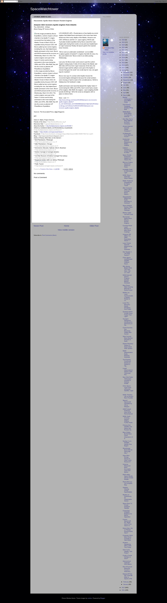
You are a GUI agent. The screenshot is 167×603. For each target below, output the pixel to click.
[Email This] (65, 169)
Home (66, 226)
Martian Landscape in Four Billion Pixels (127, 100)
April (124, 92)
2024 (123, 42)
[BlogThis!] (66, 169)
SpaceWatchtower (44, 9)
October (126, 77)
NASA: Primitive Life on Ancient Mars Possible (128, 396)
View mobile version (66, 230)
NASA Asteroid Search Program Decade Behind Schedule (127, 279)
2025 (123, 40)
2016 (123, 62)
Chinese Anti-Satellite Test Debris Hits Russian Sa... (127, 427)
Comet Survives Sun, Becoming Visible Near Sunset (127, 331)
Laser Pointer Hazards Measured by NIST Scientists (127, 246)
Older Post (94, 226)
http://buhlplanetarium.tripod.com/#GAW (58, 126)
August (125, 82)
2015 (123, 65)
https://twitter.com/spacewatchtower (51, 132)
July (124, 85)
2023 (123, 45)
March (125, 95)
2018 (123, 57)
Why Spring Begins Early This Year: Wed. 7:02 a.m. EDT (127, 269)
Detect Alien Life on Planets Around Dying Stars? (128, 531)
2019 (123, 55)
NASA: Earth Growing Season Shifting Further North (127, 419)
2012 (123, 587)
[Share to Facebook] (70, 169)
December (126, 72)
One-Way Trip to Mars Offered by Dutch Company (128, 121)
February (126, 582)
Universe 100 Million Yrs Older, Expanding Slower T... (127, 237)
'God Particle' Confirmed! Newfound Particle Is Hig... (127, 363)
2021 (123, 50)
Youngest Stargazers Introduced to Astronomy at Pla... (127, 322)
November (126, 75)
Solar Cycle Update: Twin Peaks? (127, 551)
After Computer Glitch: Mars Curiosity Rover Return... (127, 191)
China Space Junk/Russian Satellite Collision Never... (127, 261)
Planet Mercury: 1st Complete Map (127, 483)
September (126, 80)
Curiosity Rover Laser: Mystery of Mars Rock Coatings (127, 229)
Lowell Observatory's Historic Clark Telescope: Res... (128, 371)
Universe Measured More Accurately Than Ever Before (127, 468)
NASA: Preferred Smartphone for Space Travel (128, 183)
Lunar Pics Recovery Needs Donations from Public (127, 306)
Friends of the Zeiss (109, 48)
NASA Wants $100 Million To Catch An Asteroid (127, 114)
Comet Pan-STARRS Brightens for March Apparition (127, 514)
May (124, 90)
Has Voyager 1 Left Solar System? (127, 253)
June (125, 87)
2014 (123, 67)
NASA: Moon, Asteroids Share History (127, 176)
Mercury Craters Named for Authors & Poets (128, 165)
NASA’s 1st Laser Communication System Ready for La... (128, 296)
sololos (90, 598)
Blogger (102, 598)
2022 (123, 47)
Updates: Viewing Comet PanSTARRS (127, 490)
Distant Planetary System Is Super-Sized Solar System (128, 346)
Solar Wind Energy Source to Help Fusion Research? (127, 459)
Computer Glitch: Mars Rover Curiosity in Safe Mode (128, 538)
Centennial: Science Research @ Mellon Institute (127, 142)
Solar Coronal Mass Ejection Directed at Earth (128, 339)
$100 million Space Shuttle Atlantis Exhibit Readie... (128, 477)
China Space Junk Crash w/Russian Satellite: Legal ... (128, 389)
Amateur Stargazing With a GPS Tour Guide (127, 545)
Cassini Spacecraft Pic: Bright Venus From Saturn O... (127, 522)
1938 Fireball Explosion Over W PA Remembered (128, 411)
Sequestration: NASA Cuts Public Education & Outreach (127, 200)
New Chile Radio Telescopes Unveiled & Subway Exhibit (128, 380)
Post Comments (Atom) (49, 235)
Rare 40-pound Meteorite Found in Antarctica (127, 569)
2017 (123, 60)
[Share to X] (68, 169)
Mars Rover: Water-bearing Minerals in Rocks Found (128, 288)
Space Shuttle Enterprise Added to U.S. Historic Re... (128, 157)
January (126, 584)
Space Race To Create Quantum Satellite (127, 506)
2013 (123, 70)
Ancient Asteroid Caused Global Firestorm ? (128, 129)
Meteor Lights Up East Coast (128, 213)
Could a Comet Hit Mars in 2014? (127, 557)
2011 (123, 590)
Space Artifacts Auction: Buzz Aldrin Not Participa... (127, 208)
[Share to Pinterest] (72, 169)
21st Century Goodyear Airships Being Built (128, 107)
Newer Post (38, 226)
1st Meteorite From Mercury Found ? (128, 135)
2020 (123, 52)
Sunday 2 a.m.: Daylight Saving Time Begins (127, 443)
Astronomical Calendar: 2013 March (127, 562)
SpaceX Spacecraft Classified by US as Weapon (127, 403)
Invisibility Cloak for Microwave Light (128, 171)
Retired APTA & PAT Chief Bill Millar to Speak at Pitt (127, 576)
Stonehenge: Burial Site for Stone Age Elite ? (127, 451)
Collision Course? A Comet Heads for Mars (128, 150)
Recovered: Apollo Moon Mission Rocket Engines (127, 220)
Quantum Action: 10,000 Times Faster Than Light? (128, 314)
